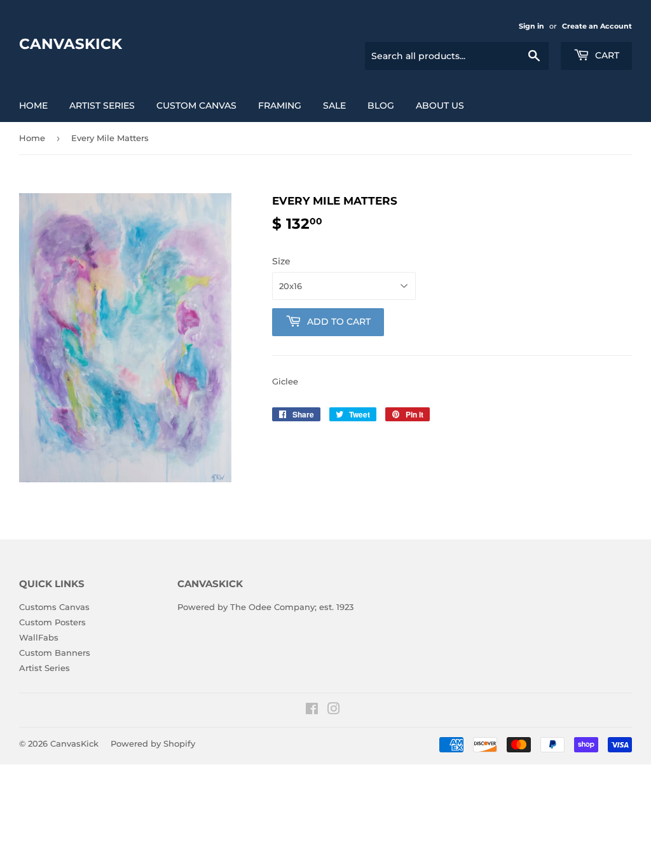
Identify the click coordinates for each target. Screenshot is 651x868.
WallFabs (38, 637)
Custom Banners (54, 653)
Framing (279, 105)
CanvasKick (70, 44)
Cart (606, 55)
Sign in (531, 26)
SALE (334, 105)
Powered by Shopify (153, 743)
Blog (380, 105)
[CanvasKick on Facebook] (312, 710)
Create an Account (597, 26)
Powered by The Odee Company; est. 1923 (265, 607)
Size (281, 261)
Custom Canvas (196, 105)
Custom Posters (52, 622)
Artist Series (102, 105)
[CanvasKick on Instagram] (333, 710)
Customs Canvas (54, 607)
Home (33, 105)
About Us (440, 105)
